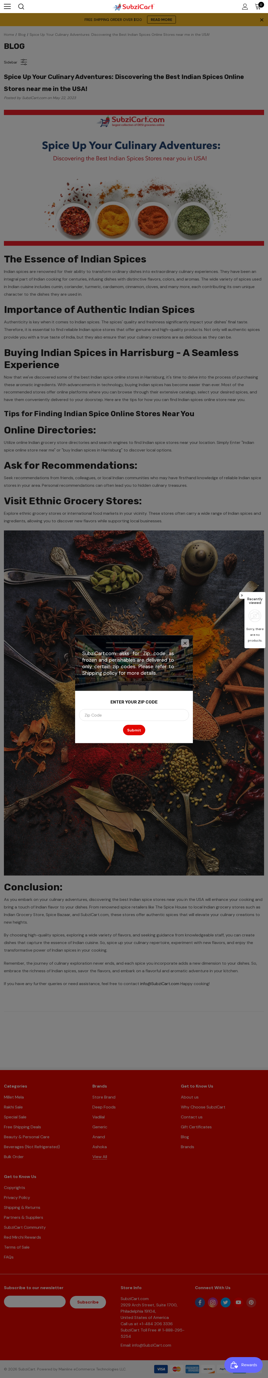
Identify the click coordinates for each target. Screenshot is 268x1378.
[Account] (244, 7)
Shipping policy (100, 673)
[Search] (21, 6)
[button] (185, 643)
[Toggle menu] (7, 6)
